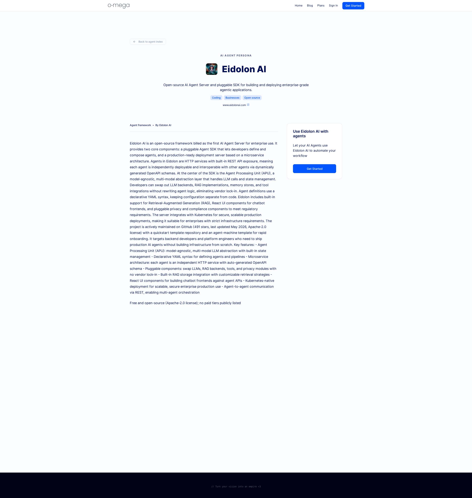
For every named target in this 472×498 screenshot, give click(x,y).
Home (299, 5)
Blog (310, 5)
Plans (320, 5)
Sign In (333, 5)
